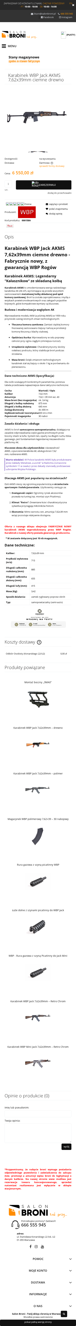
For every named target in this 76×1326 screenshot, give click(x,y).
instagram (36, 1247)
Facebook (48, 17)
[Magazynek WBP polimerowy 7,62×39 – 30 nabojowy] (38, 835)
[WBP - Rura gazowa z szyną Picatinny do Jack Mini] (38, 972)
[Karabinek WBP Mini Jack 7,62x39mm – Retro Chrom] (38, 1063)
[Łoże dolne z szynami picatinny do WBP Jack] (38, 926)
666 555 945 (67, 13)
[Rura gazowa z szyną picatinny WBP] (38, 881)
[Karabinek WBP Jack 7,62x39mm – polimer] (38, 790)
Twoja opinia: (12, 1120)
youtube (42, 1247)
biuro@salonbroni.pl (45, 13)
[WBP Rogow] (27, 212)
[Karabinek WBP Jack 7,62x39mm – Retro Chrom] (38, 1018)
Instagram (67, 17)
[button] (56, 204)
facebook (30, 1247)
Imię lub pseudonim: (17, 1107)
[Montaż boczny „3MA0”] (38, 698)
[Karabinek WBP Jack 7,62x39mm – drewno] (38, 744)
